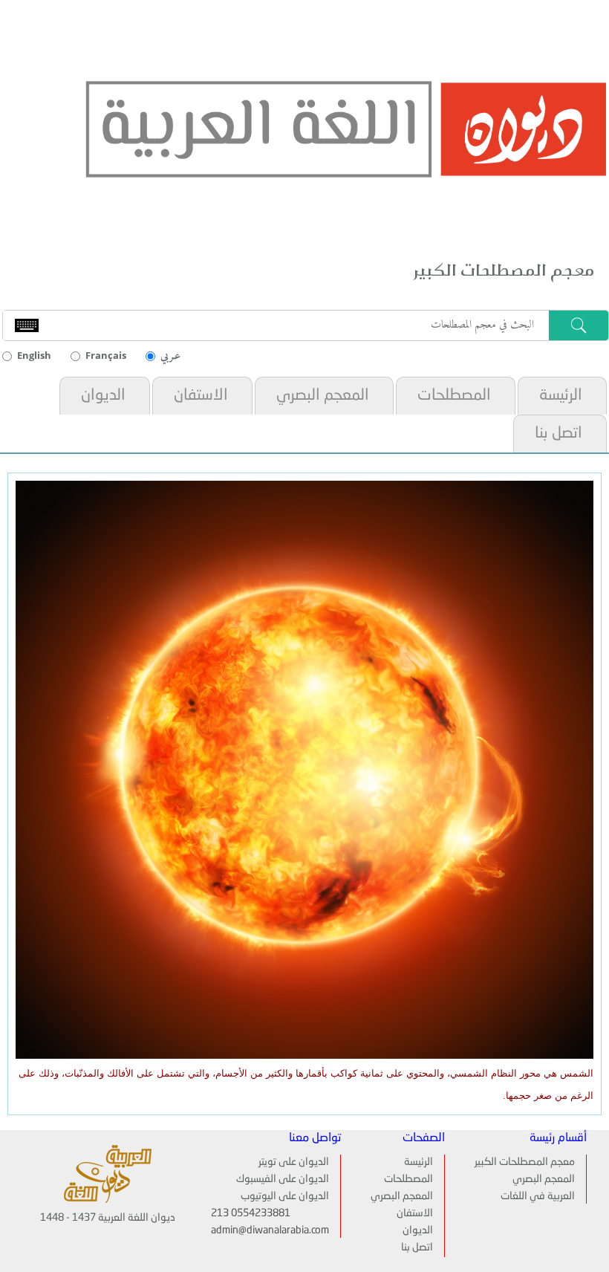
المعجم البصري (322, 395)
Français (105, 355)
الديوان (103, 395)
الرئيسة (560, 395)
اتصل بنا (558, 433)
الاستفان (201, 395)
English (34, 355)
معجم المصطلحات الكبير (525, 1162)
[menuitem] (561, 396)
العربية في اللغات (538, 1196)
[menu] (407, 1206)
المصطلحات (454, 395)
